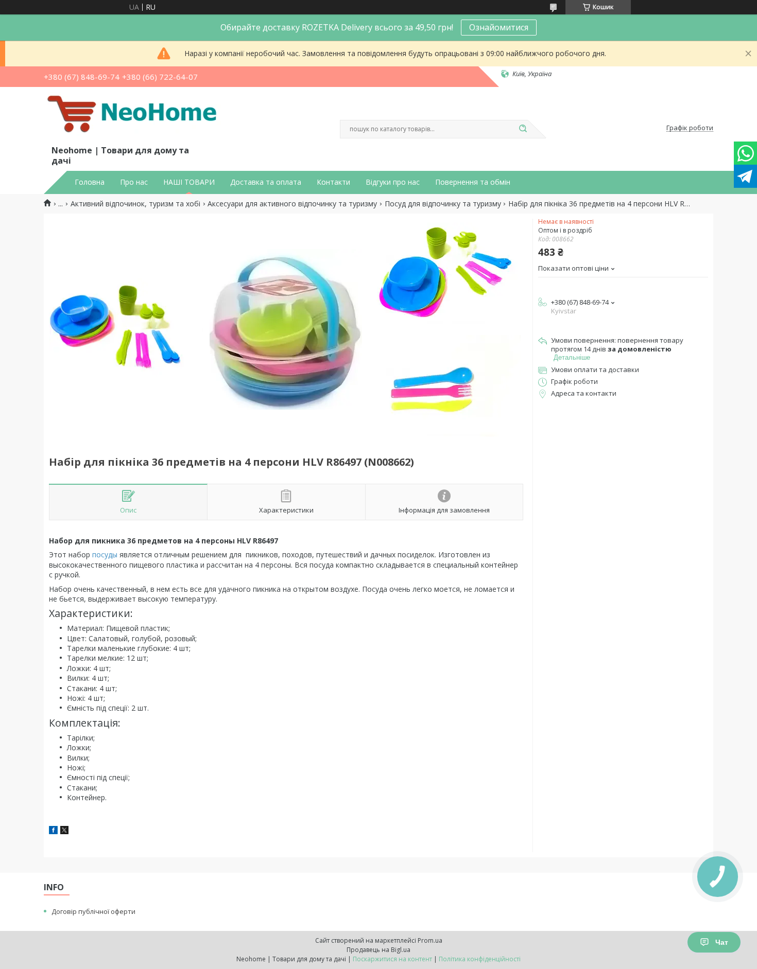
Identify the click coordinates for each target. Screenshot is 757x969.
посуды (104, 554)
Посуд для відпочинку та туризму (443, 203)
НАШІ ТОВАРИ (189, 182)
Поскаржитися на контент (392, 959)
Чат (721, 942)
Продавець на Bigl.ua (378, 949)
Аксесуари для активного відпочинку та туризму (292, 203)
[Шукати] (522, 129)
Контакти (333, 182)
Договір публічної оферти (93, 911)
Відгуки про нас (393, 182)
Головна (90, 182)
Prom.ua (430, 940)
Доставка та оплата (265, 182)
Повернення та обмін (472, 182)
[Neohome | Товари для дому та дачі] (134, 118)
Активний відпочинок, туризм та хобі (135, 203)
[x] (64, 831)
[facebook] (53, 831)
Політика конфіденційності (480, 959)
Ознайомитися (498, 27)
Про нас (134, 182)
